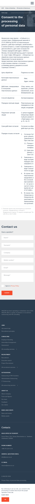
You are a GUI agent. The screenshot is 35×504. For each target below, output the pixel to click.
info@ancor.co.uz (6, 457)
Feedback (4, 402)
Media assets (5, 416)
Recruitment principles (8, 331)
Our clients (4, 405)
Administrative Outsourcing (9, 378)
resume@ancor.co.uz (7, 465)
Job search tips (5, 328)
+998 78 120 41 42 (7, 448)
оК (5, 499)
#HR (2, 8)
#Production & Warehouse (23, 8)
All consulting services (7, 349)
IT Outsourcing (5, 381)
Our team (4, 399)
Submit (6, 293)
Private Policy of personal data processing (13, 480)
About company (6, 394)
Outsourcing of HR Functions (10, 375)
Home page (4, 12)
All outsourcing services (8, 385)
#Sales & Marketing (10, 8)
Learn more (5, 495)
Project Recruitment (7, 363)
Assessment (5, 345)
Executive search (6, 360)
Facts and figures (6, 396)
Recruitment (5, 357)
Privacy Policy (15, 286)
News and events (6, 413)
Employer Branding (7, 339)
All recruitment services (8, 367)
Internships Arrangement (8, 342)
